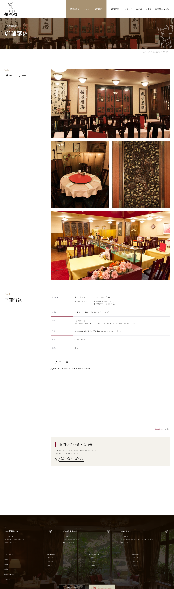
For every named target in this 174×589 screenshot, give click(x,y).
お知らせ (128, 9)
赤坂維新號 (10, 9)
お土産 (148, 9)
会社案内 (7, 579)
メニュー (87, 9)
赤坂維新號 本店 (52, 554)
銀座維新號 (74, 9)
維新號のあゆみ (162, 9)
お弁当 (139, 9)
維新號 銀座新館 (94, 554)
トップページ (8, 554)
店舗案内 (99, 9)
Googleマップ (160, 429)
